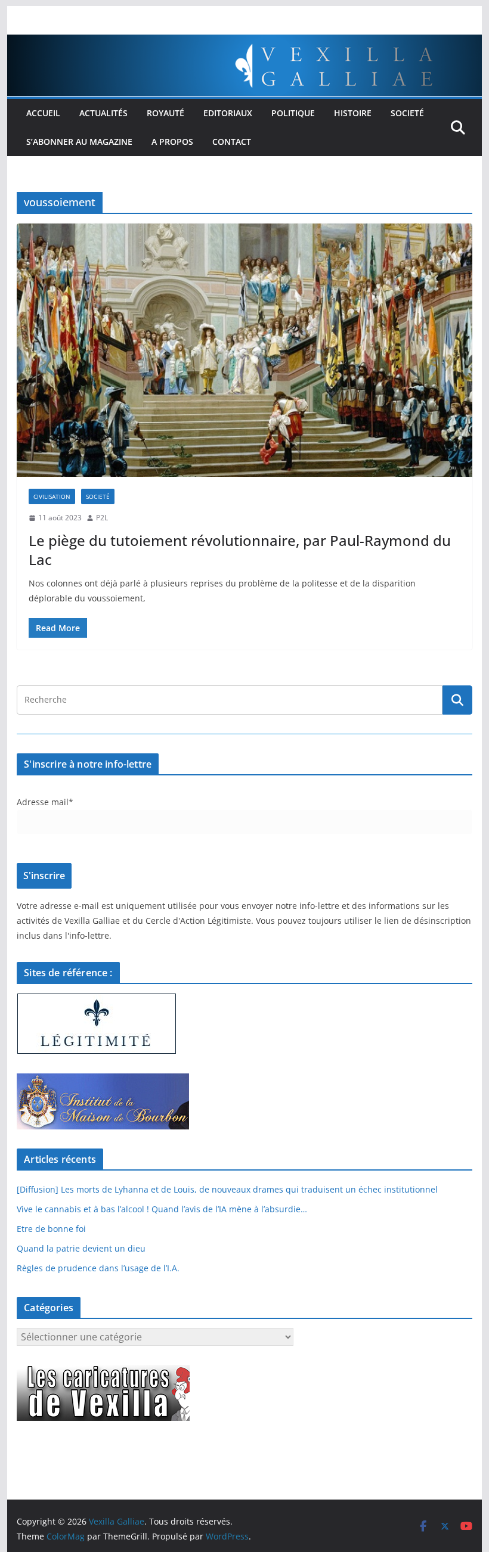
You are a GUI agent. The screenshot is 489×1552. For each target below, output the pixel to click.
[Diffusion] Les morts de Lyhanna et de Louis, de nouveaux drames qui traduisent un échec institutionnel (227, 1189)
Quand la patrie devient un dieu (81, 1248)
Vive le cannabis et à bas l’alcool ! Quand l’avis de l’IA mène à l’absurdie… (162, 1209)
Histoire (353, 113)
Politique (293, 113)
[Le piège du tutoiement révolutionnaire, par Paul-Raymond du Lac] (244, 350)
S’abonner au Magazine (79, 141)
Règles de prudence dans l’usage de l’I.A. (98, 1268)
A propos (172, 141)
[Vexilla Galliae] (244, 42)
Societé (407, 113)
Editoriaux (227, 113)
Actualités (103, 113)
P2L (102, 518)
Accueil (43, 113)
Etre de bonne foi (51, 1228)
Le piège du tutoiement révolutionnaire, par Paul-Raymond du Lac (240, 549)
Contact (231, 141)
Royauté (165, 113)
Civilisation (51, 496)
